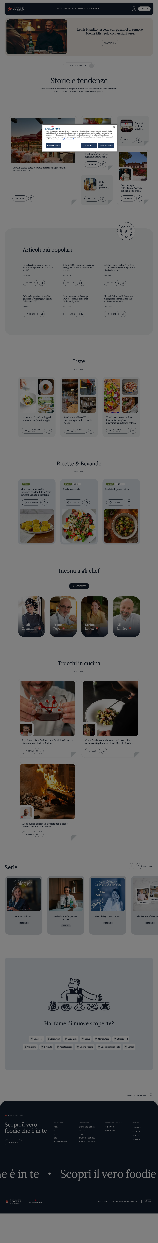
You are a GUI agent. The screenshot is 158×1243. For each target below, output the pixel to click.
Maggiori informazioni (67, 139)
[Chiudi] (114, 127)
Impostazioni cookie (53, 145)
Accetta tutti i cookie (106, 145)
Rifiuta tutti (88, 145)
